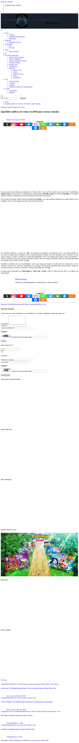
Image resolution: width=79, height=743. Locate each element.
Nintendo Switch (6, 304)
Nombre (4, 326)
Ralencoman (10, 120)
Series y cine (17, 70)
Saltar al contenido (7, 2)
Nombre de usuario (7, 360)
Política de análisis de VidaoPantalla (20, 87)
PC (6, 53)
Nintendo (8, 40)
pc (12, 304)
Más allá (12, 68)
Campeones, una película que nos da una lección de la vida (17, 729)
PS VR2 (12, 48)
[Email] (57, 124)
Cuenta (7, 89)
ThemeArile (45, 740)
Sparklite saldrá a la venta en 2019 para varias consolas (23, 104)
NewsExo (34, 740)
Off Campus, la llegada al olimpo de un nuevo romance (17, 715)
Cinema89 (9, 737)
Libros (15, 72)
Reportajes (12, 38)
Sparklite (36, 304)
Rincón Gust (13, 64)
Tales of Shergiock (15, 59)
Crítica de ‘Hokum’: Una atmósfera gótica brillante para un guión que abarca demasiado (26, 702)
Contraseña (5, 362)
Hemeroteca (17, 77)
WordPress (26, 740)
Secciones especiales (11, 55)
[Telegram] (50, 124)
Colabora (12, 83)
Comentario (4, 324)
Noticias (11, 35)
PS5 (10, 46)
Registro (12, 92)
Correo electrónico (7, 328)
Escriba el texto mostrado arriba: (21, 337)
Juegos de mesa (18, 74)
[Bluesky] (28, 124)
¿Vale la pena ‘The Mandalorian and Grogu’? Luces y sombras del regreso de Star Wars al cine (28, 688)
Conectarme (13, 90)
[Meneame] (72, 124)
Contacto (12, 85)
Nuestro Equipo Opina (16, 57)
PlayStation (8, 44)
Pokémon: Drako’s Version (18, 61)
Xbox (7, 50)
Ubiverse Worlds (14, 63)
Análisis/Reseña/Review (17, 37)
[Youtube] (21, 124)
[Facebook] (35, 128)
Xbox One (42, 304)
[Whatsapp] (43, 124)
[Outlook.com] (64, 124)
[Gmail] (36, 124)
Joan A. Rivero (11, 696)
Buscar (23, 98)
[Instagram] (14, 124)
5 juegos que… (14, 66)
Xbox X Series (14, 51)
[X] (7, 124)
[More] (43, 128)
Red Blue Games (27, 304)
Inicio (7, 33)
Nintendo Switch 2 (15, 42)
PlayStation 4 (17, 304)
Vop (6, 79)
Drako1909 (10, 723)
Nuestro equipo (14, 81)
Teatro (15, 76)
